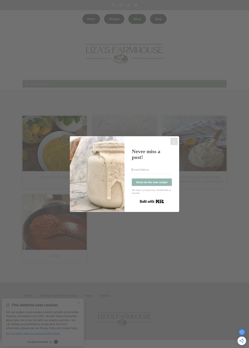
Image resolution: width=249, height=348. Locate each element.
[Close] (174, 141)
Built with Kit (152, 201)
